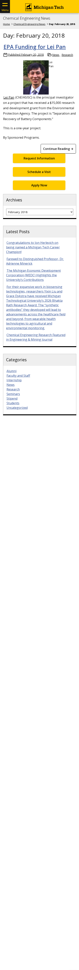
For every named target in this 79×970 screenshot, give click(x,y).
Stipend (12, 398)
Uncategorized (17, 408)
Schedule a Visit (39, 172)
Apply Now (39, 185)
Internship (14, 380)
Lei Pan (8, 97)
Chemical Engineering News (26, 18)
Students (13, 403)
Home (6, 24)
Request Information (39, 158)
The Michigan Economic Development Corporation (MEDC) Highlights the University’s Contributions (33, 275)
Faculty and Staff (18, 375)
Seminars (13, 394)
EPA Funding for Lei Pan (34, 46)
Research (67, 55)
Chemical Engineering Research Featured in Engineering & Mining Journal (35, 337)
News (55, 55)
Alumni (11, 371)
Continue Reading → (58, 149)
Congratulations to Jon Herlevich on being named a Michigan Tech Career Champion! (33, 247)
